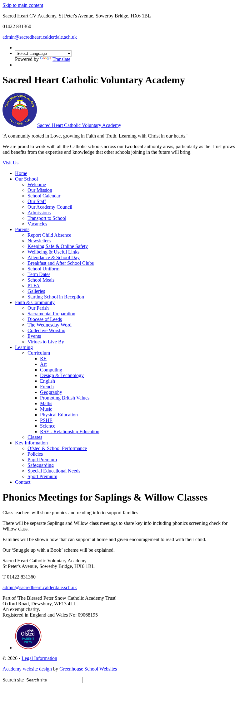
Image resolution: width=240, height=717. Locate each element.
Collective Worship (46, 330)
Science (47, 426)
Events (34, 336)
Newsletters (39, 240)
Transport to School (47, 218)
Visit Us (10, 162)
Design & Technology (62, 375)
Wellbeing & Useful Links (53, 251)
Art (43, 364)
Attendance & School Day (54, 257)
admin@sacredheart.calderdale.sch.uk (39, 37)
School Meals (41, 280)
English (47, 381)
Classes (35, 437)
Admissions (39, 212)
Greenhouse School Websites (88, 668)
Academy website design (27, 668)
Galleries (36, 291)
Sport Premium (42, 476)
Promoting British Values (64, 397)
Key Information (31, 442)
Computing (51, 369)
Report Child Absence (49, 235)
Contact (22, 482)
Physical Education (59, 414)
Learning (24, 347)
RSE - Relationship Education (69, 431)
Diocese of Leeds (45, 319)
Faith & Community (35, 302)
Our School (26, 179)
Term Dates (39, 274)
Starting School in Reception (56, 296)
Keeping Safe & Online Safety (58, 246)
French (47, 386)
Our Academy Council (50, 207)
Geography (51, 392)
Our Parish (38, 308)
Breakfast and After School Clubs (61, 263)
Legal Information (39, 658)
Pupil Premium (42, 459)
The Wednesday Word (50, 324)
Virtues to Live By (46, 341)
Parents (22, 229)
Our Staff (37, 201)
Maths (46, 403)
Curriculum (39, 353)
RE (43, 358)
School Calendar (44, 195)
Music (46, 409)
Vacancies (37, 223)
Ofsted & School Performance (57, 448)
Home (21, 173)
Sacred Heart (79, 125)
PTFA (34, 285)
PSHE (46, 420)
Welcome (37, 184)
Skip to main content (22, 5)
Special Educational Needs (54, 470)
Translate (61, 59)
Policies (35, 454)
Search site (13, 679)
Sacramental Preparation (51, 313)
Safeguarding (41, 465)
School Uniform (43, 268)
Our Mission (40, 190)
